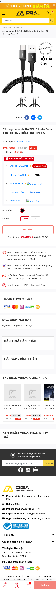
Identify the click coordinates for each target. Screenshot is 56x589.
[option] (28, 66)
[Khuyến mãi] (28, 6)
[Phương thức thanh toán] (21, 306)
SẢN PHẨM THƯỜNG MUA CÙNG (24, 378)
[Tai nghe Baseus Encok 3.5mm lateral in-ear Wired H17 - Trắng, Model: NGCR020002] (33, 393)
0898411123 (27, 237)
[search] (51, 20)
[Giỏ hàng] (49, 13)
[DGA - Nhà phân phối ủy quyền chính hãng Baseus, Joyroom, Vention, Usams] (28, 13)
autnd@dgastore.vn (35, 513)
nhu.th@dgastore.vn (31, 508)
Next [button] (51, 66)
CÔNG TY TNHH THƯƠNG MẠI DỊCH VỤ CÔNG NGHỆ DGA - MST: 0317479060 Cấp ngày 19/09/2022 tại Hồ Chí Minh (28, 579)
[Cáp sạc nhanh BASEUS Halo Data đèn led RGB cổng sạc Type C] (28, 66)
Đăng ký (49, 463)
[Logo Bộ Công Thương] (15, 526)
